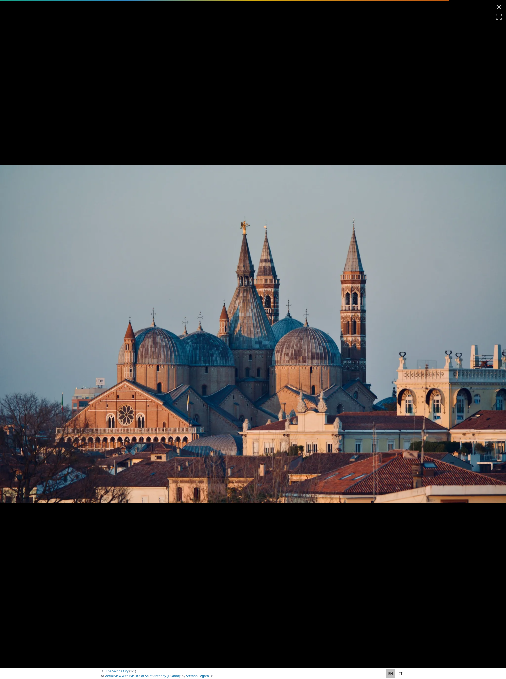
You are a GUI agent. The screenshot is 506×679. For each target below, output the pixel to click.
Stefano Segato (197, 676)
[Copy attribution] (212, 676)
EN (390, 673)
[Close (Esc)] (499, 7)
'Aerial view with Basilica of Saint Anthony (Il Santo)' (143, 676)
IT (400, 673)
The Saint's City (121, 671)
